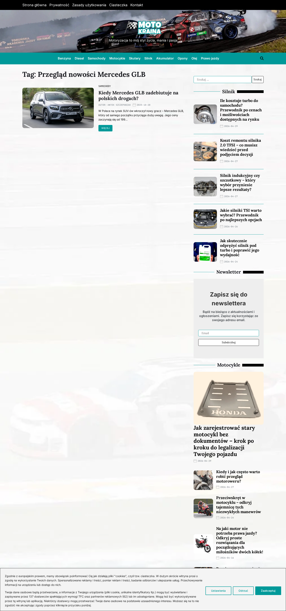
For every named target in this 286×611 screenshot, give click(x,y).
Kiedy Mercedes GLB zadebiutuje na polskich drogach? (138, 95)
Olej (194, 58)
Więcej (105, 128)
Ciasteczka (118, 5)
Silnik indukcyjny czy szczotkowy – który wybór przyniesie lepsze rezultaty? (240, 182)
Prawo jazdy (210, 58)
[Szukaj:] (223, 79)
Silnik (148, 58)
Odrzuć (243, 590)
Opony (183, 58)
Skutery (134, 58)
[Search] (262, 58)
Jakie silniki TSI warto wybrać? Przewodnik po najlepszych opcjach (241, 215)
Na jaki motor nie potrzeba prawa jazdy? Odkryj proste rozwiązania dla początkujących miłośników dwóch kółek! (239, 540)
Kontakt (136, 5)
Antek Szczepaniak (119, 105)
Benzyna (64, 58)
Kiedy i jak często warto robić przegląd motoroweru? (238, 476)
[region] (143, 589)
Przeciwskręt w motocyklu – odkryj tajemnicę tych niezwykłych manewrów (238, 504)
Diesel (79, 58)
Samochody (96, 58)
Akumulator (165, 58)
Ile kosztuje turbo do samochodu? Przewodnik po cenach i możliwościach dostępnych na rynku (241, 110)
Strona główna (34, 5)
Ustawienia (218, 590)
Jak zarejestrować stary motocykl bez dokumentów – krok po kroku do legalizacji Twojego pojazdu (224, 440)
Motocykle (117, 58)
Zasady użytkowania (89, 5)
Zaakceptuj (268, 590)
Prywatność (59, 5)
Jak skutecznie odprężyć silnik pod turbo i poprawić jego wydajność (239, 247)
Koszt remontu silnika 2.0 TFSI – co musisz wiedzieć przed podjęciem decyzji (240, 147)
